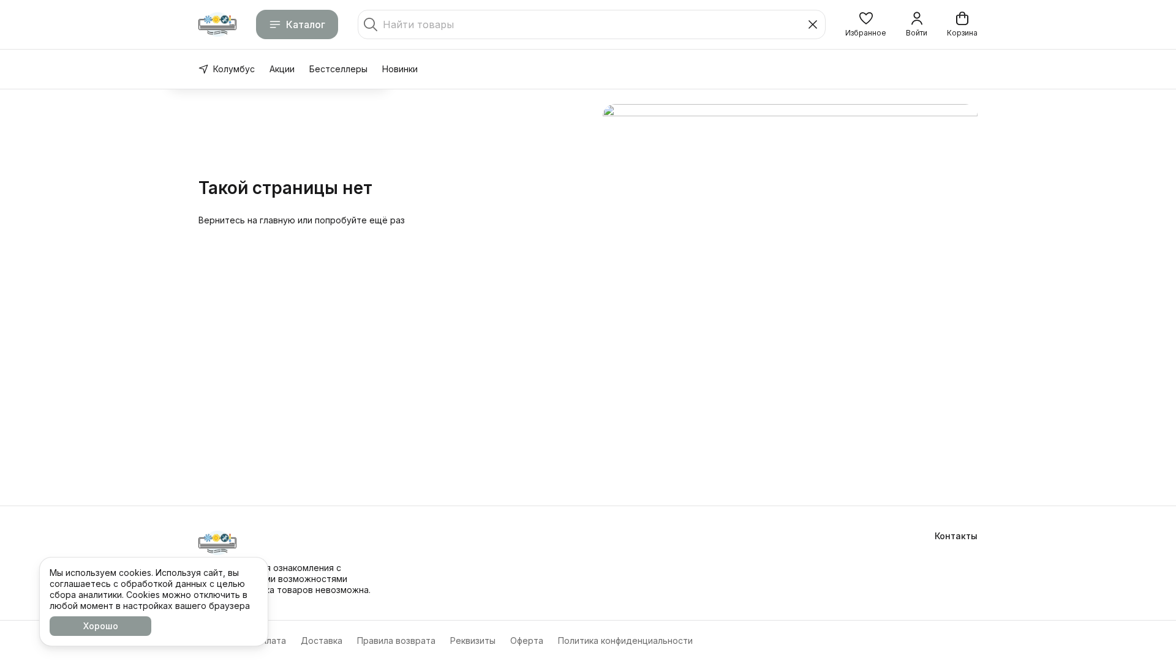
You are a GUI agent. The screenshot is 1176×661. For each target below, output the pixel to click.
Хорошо (100, 626)
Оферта (526, 640)
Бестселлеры (338, 69)
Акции (282, 69)
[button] (865, 24)
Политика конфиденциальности (625, 640)
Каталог (305, 24)
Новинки (400, 69)
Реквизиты (473, 640)
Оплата (270, 640)
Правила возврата (396, 640)
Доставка (321, 640)
